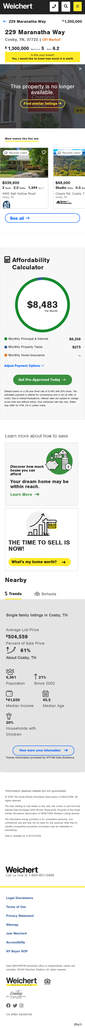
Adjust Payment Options (22, 366)
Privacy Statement (20, 916)
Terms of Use (16, 907)
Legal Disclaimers (19, 898)
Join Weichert (16, 933)
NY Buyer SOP (17, 951)
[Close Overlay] (80, 69)
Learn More (24, 494)
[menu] (77, 6)
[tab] (13, 595)
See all (18, 218)
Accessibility (15, 942)
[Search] (65, 7)
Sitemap (12, 925)
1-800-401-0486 (41, 875)
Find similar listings (41, 103)
